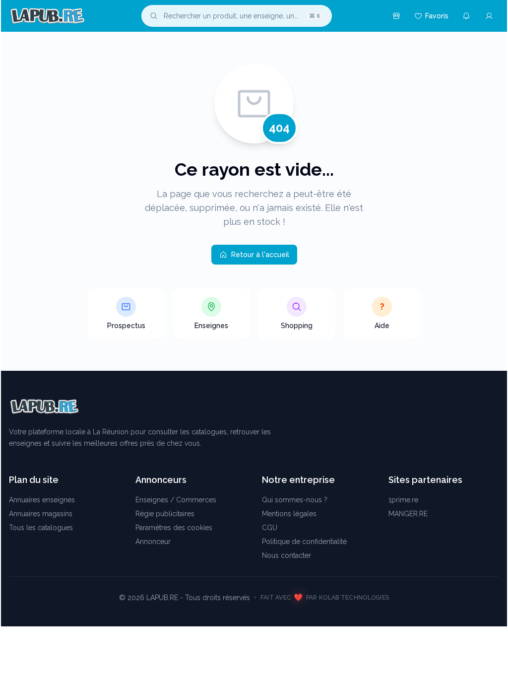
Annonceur (153, 541)
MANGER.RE (408, 514)
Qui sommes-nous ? (294, 500)
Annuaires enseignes (42, 500)
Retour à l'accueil (260, 255)
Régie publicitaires (164, 514)
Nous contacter (286, 555)
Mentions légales (289, 514)
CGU (269, 528)
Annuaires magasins (40, 514)
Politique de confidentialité (304, 541)
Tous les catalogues (41, 528)
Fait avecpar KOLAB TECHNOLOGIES (324, 598)
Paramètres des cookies (173, 528)
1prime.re (403, 500)
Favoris (436, 16)
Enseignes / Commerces (175, 500)
